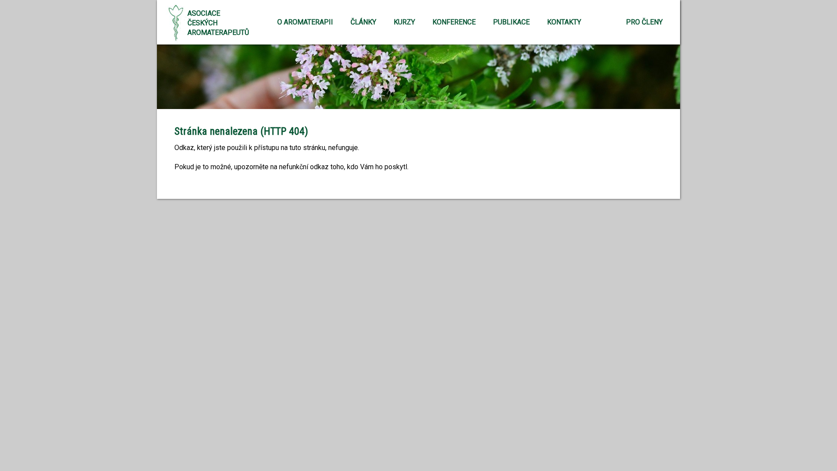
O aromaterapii (305, 22)
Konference (454, 22)
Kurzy (404, 22)
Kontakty (564, 22)
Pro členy (644, 22)
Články (363, 22)
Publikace (511, 22)
